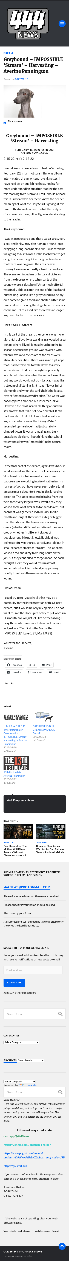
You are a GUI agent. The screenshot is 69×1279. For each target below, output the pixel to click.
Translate (30, 1085)
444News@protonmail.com (27, 887)
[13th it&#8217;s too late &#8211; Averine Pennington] (16, 763)
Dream (8, 53)
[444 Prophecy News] (35, 24)
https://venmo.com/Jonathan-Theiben (27, 1144)
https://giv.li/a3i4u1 (15, 1165)
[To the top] (62, 1246)
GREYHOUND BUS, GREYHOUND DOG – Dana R (45, 730)
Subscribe (14, 982)
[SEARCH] (60, 1014)
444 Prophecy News (20, 800)
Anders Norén (23, 1256)
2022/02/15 (21, 79)
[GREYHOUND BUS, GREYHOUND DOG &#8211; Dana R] (46, 717)
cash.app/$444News (16, 1136)
